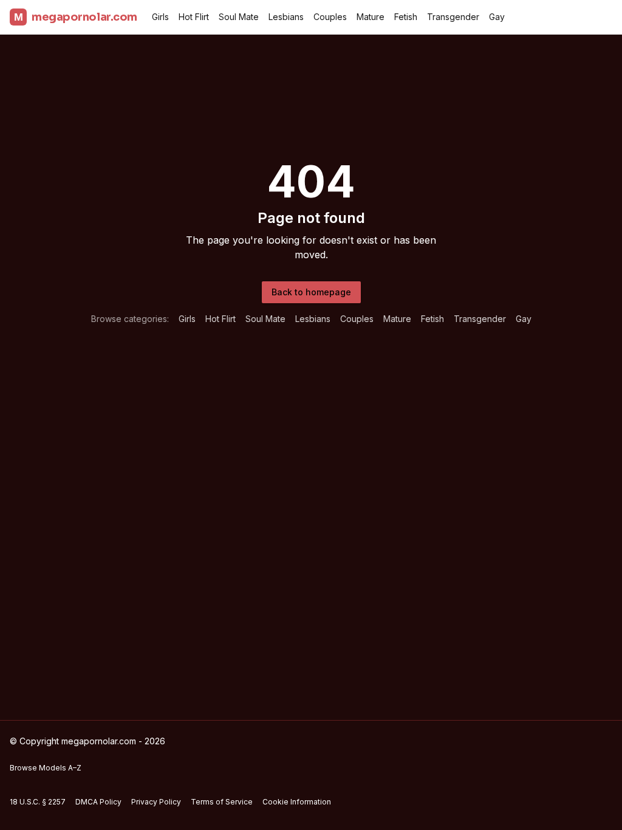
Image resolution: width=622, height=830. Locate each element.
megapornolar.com (75, 17)
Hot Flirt (194, 17)
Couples (330, 17)
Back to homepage (311, 292)
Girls (160, 17)
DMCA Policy (98, 801)
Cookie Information (296, 801)
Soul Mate (239, 17)
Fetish (405, 17)
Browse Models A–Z (45, 767)
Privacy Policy (156, 801)
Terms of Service (222, 801)
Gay (497, 17)
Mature (370, 17)
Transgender (453, 17)
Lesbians (286, 17)
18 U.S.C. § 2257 (38, 801)
